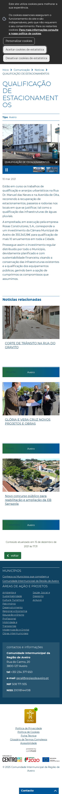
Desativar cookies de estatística (26, 58)
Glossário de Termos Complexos (28, 739)
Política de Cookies (29, 732)
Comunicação (22, 69)
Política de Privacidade (28, 728)
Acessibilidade (28, 743)
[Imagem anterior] (8, 145)
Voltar (15, 555)
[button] (39, 169)
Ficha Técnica (28, 735)
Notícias (39, 69)
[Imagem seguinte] (54, 145)
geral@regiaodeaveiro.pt (32, 678)
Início (5, 69)
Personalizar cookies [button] (19, 41)
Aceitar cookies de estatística (25, 49)
